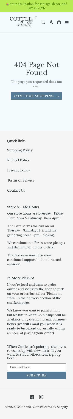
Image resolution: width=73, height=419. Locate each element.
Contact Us (16, 190)
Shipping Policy (20, 150)
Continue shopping (34, 96)
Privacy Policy (18, 170)
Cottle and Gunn (28, 407)
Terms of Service (21, 180)
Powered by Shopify (54, 407)
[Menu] (67, 22)
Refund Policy (18, 160)
